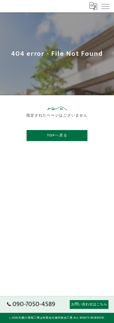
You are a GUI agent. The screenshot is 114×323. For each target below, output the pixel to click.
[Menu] (105, 6)
